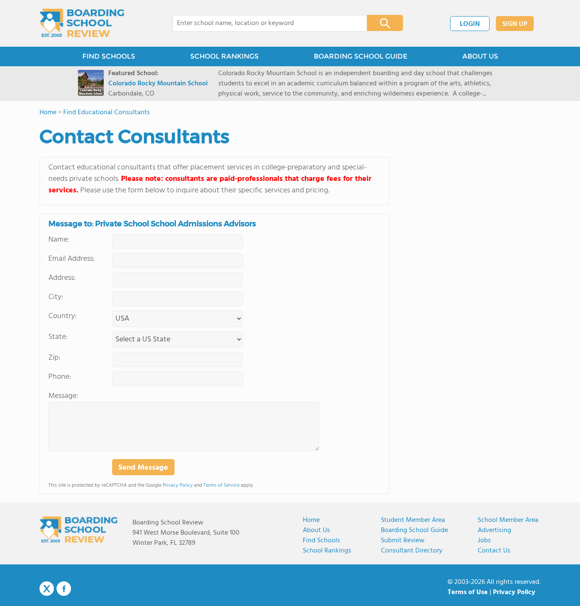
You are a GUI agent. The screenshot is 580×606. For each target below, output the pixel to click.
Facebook (64, 589)
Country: (62, 316)
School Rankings (327, 551)
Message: (63, 396)
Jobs (484, 541)
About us (316, 530)
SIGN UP (514, 24)
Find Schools (321, 541)
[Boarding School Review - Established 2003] (82, 23)
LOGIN (470, 24)
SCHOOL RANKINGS (224, 56)
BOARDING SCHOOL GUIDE (360, 56)
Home (311, 520)
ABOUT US (480, 56)
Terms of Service (221, 485)
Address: (62, 278)
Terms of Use (468, 592)
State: (58, 337)
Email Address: (71, 259)
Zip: (54, 358)
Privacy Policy (178, 485)
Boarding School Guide (414, 530)
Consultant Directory (411, 551)
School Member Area (508, 520)
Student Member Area (413, 520)
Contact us (494, 551)
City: (55, 297)
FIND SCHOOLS (108, 56)
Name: (58, 239)
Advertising (494, 530)
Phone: (59, 377)
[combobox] (263, 23)
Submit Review (403, 541)
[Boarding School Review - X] (46, 589)
